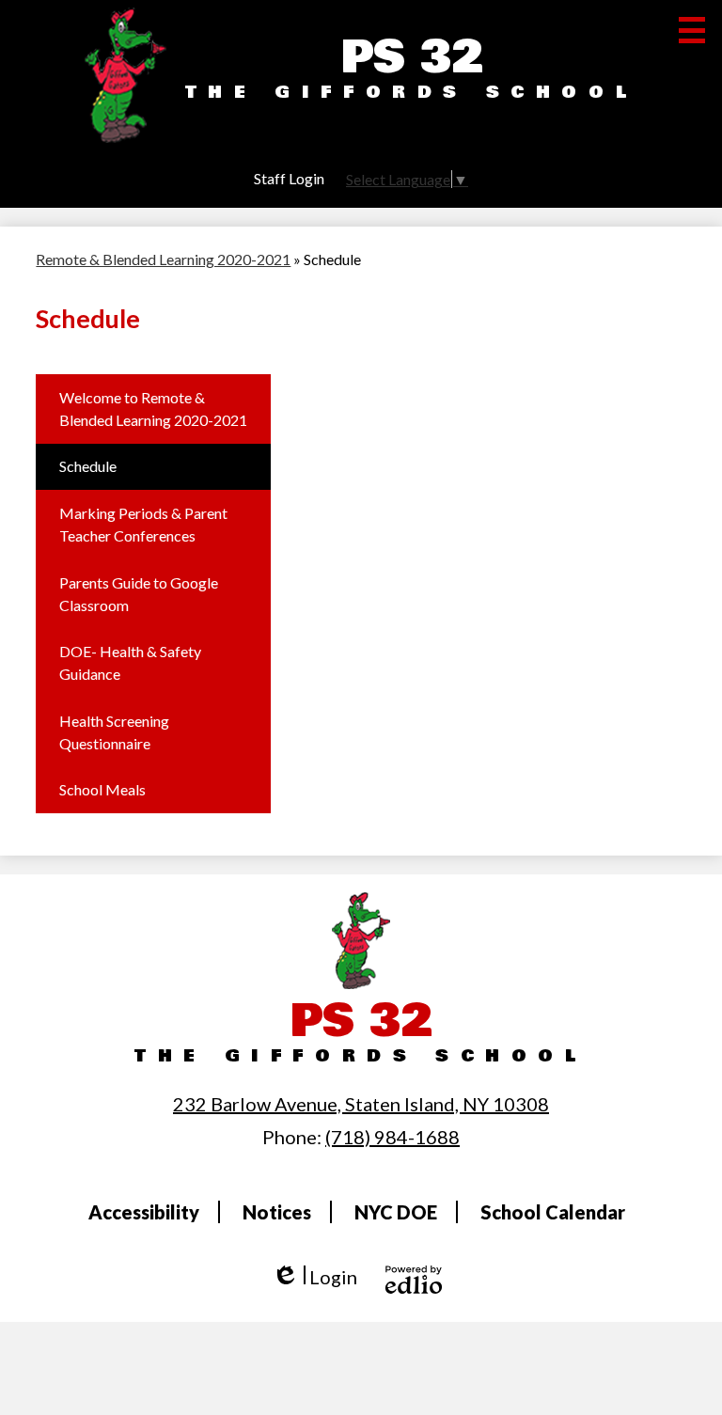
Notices (277, 1212)
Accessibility (143, 1212)
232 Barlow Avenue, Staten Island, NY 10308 (361, 1104)
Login (314, 1277)
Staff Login (289, 178)
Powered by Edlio (413, 1280)
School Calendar (552, 1212)
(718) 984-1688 (392, 1136)
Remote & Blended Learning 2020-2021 (163, 259)
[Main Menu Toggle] (692, 30)
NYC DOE (395, 1212)
